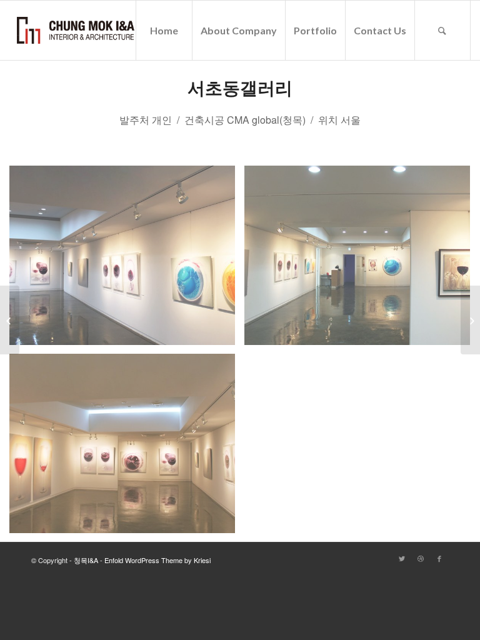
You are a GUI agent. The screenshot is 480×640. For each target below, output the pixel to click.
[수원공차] (470, 320)
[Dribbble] (420, 558)
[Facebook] (439, 558)
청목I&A (86, 560)
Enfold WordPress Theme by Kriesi (157, 560)
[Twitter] (401, 558)
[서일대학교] (9, 320)
